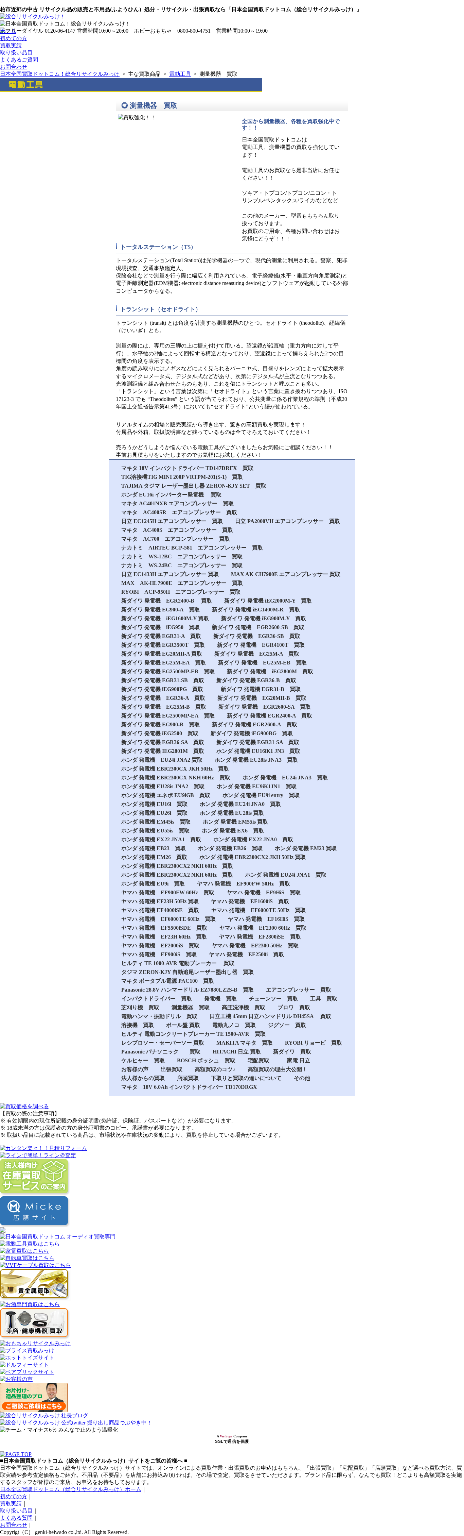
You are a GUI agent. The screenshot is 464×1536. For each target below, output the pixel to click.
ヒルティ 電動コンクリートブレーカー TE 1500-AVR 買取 (193, 1034)
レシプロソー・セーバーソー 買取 (162, 1043)
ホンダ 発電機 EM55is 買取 (235, 822)
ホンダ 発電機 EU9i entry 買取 (261, 795)
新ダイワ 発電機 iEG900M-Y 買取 (263, 618)
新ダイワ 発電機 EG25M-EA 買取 (163, 662)
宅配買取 (261, 1060)
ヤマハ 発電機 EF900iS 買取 (159, 954)
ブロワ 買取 (294, 1007)
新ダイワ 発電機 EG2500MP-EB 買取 (168, 671)
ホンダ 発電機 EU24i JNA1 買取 (285, 875)
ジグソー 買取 (287, 1025)
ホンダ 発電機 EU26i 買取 (154, 813)
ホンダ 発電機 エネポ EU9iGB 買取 (165, 795)
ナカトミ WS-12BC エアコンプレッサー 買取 (182, 556)
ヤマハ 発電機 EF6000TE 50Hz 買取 (258, 910)
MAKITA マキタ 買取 (244, 1043)
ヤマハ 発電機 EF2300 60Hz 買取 (262, 928)
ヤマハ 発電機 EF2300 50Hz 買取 (255, 945)
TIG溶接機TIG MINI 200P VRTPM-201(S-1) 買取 (182, 477)
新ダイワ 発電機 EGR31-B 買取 (261, 689)
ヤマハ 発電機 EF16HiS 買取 (266, 919)
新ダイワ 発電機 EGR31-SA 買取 (257, 742)
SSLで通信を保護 (232, 1441)
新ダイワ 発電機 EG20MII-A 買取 (161, 654)
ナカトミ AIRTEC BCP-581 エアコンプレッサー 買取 (192, 548)
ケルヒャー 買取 (143, 1060)
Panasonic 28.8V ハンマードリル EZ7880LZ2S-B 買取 (187, 990)
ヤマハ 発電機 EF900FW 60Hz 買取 (167, 892)
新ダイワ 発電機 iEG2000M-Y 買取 (268, 601)
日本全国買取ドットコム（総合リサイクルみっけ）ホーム (70, 1489)
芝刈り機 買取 (140, 1007)
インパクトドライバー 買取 (156, 998)
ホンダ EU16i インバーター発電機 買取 (171, 494)
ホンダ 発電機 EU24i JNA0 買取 (240, 804)
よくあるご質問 (19, 60)
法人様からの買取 (143, 1078)
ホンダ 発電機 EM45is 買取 (156, 822)
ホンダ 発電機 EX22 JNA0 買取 (253, 839)
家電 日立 (298, 1060)
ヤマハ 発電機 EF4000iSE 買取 (160, 910)
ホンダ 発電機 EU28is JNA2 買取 (162, 786)
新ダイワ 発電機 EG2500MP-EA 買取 (168, 716)
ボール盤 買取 (183, 1025)
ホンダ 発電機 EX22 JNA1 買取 (161, 839)
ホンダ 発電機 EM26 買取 (154, 857)
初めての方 (13, 38)
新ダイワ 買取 (292, 1051)
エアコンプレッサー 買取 (298, 990)
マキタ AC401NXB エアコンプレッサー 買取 (177, 503)
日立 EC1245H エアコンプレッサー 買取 (172, 521)
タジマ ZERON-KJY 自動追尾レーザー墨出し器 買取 (187, 972)
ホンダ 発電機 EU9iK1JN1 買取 (257, 786)
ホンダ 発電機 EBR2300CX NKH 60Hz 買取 (175, 777)
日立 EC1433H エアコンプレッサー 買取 (170, 574)
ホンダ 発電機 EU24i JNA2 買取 (161, 760)
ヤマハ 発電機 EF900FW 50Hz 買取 (243, 884)
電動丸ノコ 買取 (234, 1025)
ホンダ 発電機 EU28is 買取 (232, 813)
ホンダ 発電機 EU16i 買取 (154, 804)
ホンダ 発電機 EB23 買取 (153, 848)
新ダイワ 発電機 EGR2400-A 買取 (269, 716)
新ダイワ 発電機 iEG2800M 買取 (270, 671)
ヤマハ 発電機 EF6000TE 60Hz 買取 (168, 919)
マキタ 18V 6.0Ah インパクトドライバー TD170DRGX (189, 1087)
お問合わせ (13, 67)
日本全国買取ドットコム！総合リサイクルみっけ (60, 74)
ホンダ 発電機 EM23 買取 (306, 848)
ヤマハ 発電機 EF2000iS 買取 (160, 945)
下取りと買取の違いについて (246, 1078)
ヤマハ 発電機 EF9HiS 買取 (264, 892)
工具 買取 (323, 998)
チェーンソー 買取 (273, 998)
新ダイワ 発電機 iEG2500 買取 (159, 733)
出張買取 (171, 1069)
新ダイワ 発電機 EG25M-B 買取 (163, 707)
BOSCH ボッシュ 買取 (206, 1060)
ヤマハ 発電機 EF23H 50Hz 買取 (160, 901)
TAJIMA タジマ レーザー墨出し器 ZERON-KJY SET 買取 (193, 486)
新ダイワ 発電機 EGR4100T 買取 (261, 645)
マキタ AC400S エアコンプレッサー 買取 (177, 530)
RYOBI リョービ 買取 (313, 1043)
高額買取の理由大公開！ (277, 1069)
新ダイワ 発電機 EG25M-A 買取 (256, 654)
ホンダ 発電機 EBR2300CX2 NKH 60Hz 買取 (177, 866)
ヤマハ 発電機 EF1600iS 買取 (250, 901)
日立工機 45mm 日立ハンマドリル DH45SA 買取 (270, 1016)
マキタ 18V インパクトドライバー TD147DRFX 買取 (187, 468)
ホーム (8, 31)
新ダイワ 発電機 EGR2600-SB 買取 (258, 627)
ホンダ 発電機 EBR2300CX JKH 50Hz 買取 (175, 769)
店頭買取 (188, 1078)
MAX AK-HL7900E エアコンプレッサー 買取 (182, 583)
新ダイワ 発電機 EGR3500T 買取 (163, 645)
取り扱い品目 (16, 52)
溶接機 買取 (137, 1025)
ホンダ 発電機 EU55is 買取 (155, 830)
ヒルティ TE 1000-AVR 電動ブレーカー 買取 (177, 963)
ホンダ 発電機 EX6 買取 (233, 830)
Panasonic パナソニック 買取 (160, 1051)
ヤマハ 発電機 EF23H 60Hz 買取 (164, 937)
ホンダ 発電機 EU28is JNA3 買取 (256, 760)
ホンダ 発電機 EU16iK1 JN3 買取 (258, 751)
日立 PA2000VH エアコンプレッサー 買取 (287, 521)
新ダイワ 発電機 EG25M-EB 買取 (262, 662)
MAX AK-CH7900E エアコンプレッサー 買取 (285, 574)
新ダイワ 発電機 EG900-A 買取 (160, 609)
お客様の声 (134, 1069)
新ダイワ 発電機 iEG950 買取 (160, 627)
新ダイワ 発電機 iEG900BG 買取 (252, 733)
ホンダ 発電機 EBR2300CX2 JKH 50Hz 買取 (252, 857)
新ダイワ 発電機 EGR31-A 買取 (161, 636)
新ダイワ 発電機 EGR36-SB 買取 (256, 636)
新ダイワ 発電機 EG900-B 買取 (160, 724)
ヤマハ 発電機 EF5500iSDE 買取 (164, 928)
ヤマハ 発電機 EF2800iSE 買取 (260, 937)
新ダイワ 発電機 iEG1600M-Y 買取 (165, 618)
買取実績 (11, 45)
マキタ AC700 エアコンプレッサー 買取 (175, 539)
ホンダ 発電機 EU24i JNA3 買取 (285, 777)
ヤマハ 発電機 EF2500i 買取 (246, 954)
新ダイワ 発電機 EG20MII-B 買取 (261, 698)
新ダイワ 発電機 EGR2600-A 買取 (254, 724)
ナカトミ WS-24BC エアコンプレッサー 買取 (182, 565)
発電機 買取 (220, 998)
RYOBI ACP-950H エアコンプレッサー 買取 (180, 592)
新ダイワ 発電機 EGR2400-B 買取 (166, 601)
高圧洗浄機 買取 (243, 1007)
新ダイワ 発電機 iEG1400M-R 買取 (256, 609)
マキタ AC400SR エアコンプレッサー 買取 (179, 512)
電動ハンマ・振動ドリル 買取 (159, 1016)
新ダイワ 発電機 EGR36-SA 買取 (162, 742)
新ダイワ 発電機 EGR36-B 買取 (256, 680)
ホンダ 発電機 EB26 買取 (230, 848)
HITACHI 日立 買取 (237, 1051)
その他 (302, 1078)
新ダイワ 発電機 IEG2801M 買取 (162, 751)
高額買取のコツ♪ (215, 1069)
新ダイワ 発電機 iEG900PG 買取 (165, 689)
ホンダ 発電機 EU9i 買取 (153, 884)
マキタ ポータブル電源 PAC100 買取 (167, 981)
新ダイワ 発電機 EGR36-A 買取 (163, 698)
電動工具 (180, 74)
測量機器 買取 (191, 1007)
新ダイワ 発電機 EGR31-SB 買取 (162, 680)
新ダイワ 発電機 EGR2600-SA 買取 (264, 707)
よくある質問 (16, 1518)
